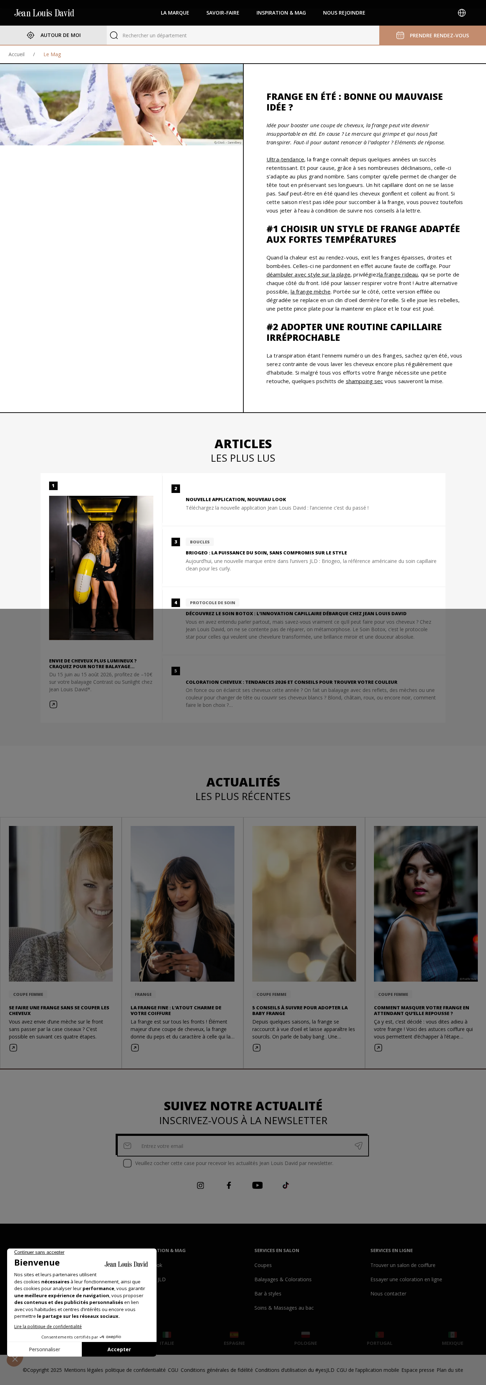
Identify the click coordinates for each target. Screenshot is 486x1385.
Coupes (263, 1265)
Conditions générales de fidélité (217, 1370)
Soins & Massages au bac (284, 1307)
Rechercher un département (154, 35)
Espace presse (417, 1370)
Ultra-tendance (285, 159)
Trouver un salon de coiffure (402, 1265)
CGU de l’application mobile (368, 1370)
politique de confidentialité (135, 1370)
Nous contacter (388, 1293)
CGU (173, 1370)
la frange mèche (311, 291)
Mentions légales (83, 1370)
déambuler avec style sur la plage (308, 274)
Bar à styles (267, 1293)
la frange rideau (398, 274)
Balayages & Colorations (283, 1279)
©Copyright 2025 (42, 1370)
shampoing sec (364, 381)
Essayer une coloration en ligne (406, 1279)
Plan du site (450, 1370)
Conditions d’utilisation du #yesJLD (294, 1370)
